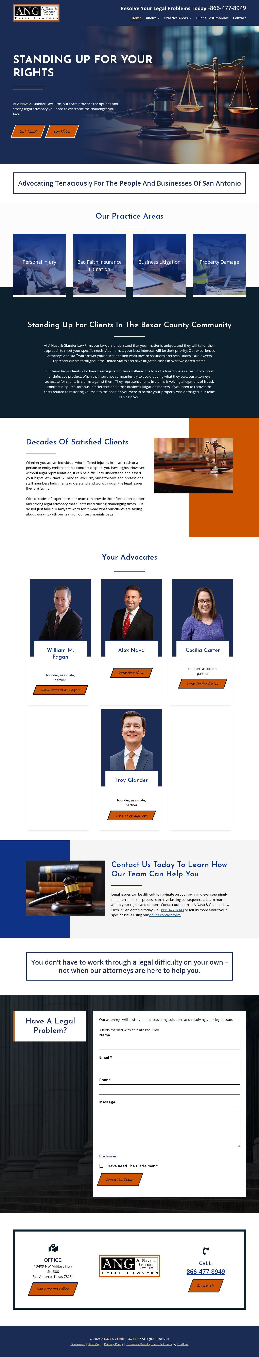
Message (107, 1102)
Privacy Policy (113, 1344)
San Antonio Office (53, 1288)
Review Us (206, 1285)
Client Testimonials (212, 18)
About (151, 18)
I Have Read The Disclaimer (131, 1166)
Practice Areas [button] (176, 18)
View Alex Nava (131, 672)
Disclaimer (107, 1156)
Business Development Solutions (149, 1344)
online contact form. (165, 915)
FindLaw (183, 1344)
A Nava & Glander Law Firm (120, 1339)
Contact (239, 18)
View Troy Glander (132, 815)
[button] (255, 1327)
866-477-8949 (228, 8)
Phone (105, 1079)
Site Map (94, 1344)
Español (62, 131)
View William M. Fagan (60, 690)
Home (136, 18)
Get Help (28, 131)
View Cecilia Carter (203, 683)
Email (105, 1057)
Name (104, 1035)
